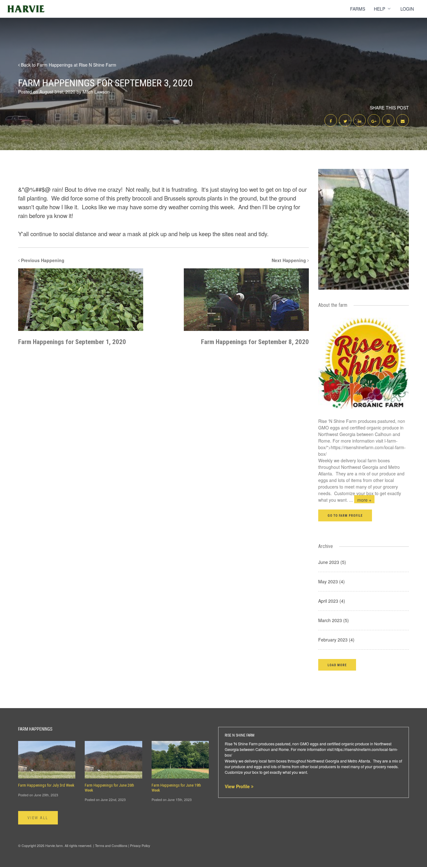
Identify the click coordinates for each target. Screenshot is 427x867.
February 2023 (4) (336, 639)
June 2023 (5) (332, 562)
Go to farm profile (345, 516)
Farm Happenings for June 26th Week (109, 787)
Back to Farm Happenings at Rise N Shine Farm (68, 65)
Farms (357, 9)
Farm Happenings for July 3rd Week (46, 785)
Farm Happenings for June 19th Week (176, 787)
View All (38, 818)
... (360, 500)
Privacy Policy (140, 845)
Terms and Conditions (111, 845)
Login (407, 9)
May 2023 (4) (331, 581)
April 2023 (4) (331, 601)
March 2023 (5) (333, 620)
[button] (337, 665)
